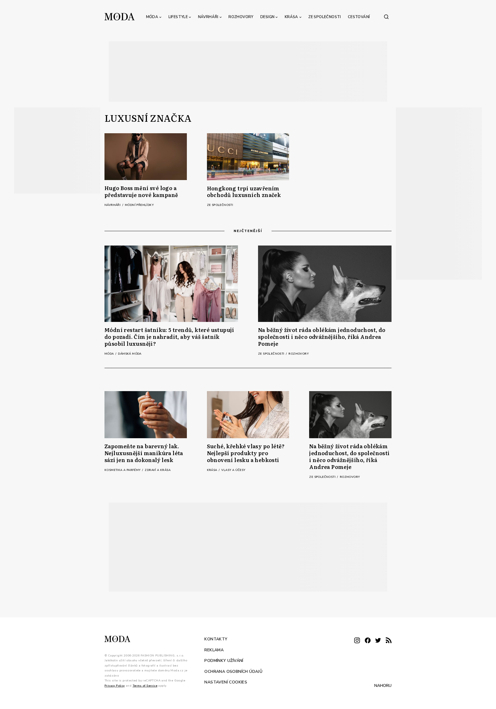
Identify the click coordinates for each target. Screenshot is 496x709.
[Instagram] (357, 641)
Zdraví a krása (157, 470)
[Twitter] (378, 641)
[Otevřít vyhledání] (386, 16)
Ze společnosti (324, 17)
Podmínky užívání (223, 660)
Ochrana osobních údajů (233, 671)
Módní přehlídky (139, 205)
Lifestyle (178, 17)
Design (267, 17)
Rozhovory (240, 17)
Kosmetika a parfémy (123, 470)
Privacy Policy (114, 686)
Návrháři (208, 17)
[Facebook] (368, 641)
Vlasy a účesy (233, 470)
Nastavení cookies (225, 682)
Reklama (214, 650)
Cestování (359, 17)
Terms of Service (145, 686)
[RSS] (389, 641)
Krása (291, 17)
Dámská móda (129, 354)
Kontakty (215, 639)
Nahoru (383, 685)
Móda (152, 17)
